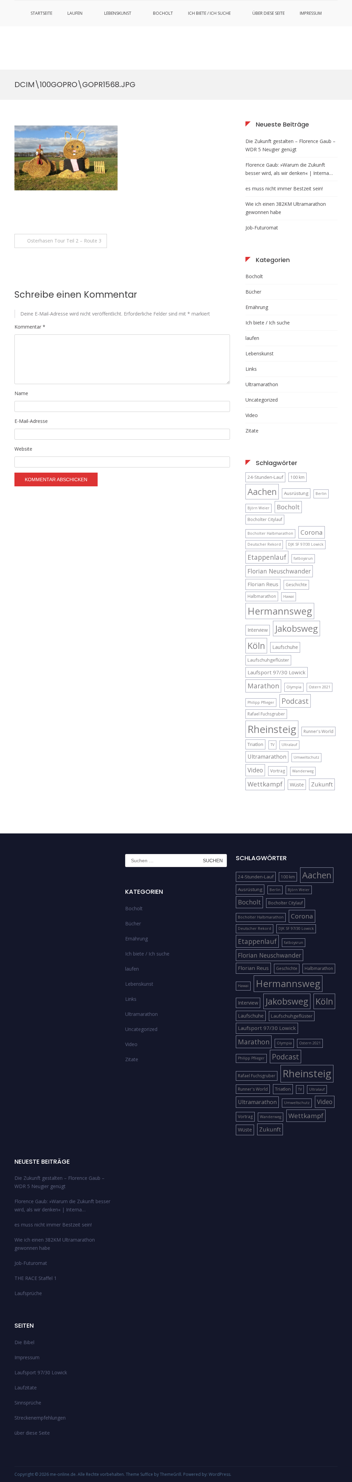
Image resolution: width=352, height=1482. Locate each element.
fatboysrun (303, 558)
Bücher (253, 291)
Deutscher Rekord (264, 544)
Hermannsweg (280, 611)
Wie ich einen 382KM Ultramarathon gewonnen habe (285, 208)
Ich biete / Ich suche (209, 13)
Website (23, 449)
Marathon (263, 685)
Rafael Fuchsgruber (266, 714)
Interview (258, 630)
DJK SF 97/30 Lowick (305, 544)
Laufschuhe (285, 647)
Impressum (311, 13)
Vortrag (277, 771)
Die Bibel (24, 1342)
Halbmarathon (262, 596)
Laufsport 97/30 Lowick (277, 672)
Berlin (321, 493)
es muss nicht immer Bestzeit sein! (284, 188)
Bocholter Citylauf (265, 519)
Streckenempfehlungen (40, 1417)
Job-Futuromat (261, 227)
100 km (297, 477)
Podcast (295, 701)
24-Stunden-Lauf (265, 477)
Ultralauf (289, 744)
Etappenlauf (267, 557)
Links (251, 369)
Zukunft (322, 784)
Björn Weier (259, 508)
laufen (74, 13)
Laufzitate (25, 1387)
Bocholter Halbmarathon (270, 533)
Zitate (251, 430)
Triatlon (255, 744)
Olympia (293, 687)
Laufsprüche (28, 1293)
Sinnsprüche (27, 1402)
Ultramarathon (261, 384)
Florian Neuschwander (279, 571)
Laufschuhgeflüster (268, 660)
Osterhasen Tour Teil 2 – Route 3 (64, 240)
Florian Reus (263, 584)
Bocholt (163, 13)
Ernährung (256, 307)
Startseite (41, 13)
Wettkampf (265, 784)
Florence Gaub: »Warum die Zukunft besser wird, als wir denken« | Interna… (289, 169)
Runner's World (318, 731)
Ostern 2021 (319, 687)
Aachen (262, 491)
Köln (256, 645)
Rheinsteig (272, 729)
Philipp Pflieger (261, 702)
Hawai (288, 596)
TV (272, 744)
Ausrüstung (296, 493)
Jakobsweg (296, 628)
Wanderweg (303, 771)
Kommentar (29, 326)
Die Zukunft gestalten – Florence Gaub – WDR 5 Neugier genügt (290, 145)
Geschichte (296, 585)
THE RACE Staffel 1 (35, 1278)
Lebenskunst (117, 13)
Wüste (297, 784)
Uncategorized (261, 399)
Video (251, 415)
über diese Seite (268, 13)
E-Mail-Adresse (31, 421)
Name (21, 393)
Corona (311, 532)
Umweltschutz (306, 757)
